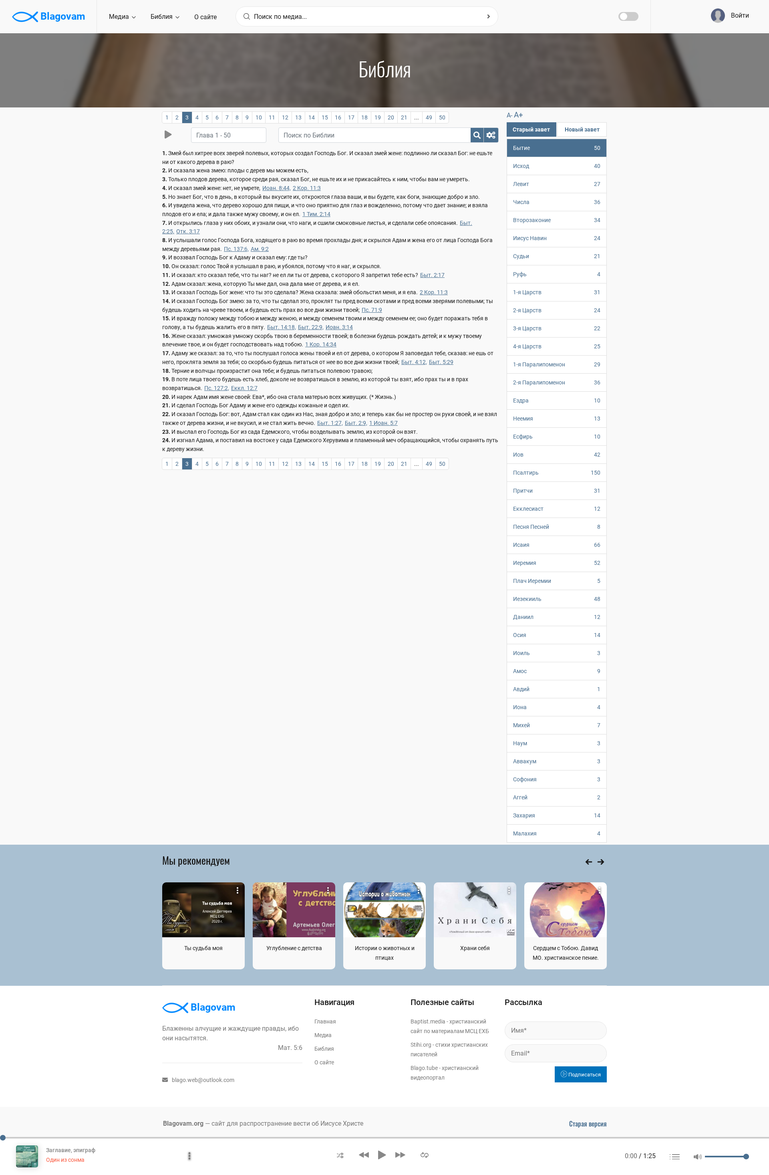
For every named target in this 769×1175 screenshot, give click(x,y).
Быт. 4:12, (414, 362)
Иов (556, 454)
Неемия (556, 418)
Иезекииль (556, 599)
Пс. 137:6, (236, 249)
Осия (556, 635)
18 (364, 117)
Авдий (556, 689)
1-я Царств (556, 292)
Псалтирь (556, 472)
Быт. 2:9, (356, 423)
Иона (556, 707)
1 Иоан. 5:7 (383, 423)
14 (311, 117)
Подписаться (584, 1075)
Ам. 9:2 (260, 249)
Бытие (556, 148)
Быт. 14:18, (281, 327)
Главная (325, 1021)
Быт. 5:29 (441, 362)
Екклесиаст (556, 509)
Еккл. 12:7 (244, 388)
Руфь (556, 274)
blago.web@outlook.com (203, 1080)
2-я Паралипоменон (556, 382)
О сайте (205, 17)
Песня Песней (556, 527)
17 (351, 117)
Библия (162, 16)
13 (298, 117)
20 (391, 117)
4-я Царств (556, 346)
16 (338, 117)
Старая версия (588, 1123)
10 (259, 117)
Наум (556, 743)
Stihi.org (421, 1045)
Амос (556, 671)
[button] (340, 1155)
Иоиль (556, 653)
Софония (556, 779)
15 (325, 117)
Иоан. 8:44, (276, 188)
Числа (556, 202)
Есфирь (556, 436)
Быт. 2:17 (432, 275)
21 (404, 117)
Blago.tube (424, 1068)
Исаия (556, 545)
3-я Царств (556, 328)
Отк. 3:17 (188, 231)
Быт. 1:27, (330, 423)
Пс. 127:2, (216, 388)
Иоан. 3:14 (339, 327)
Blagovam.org (183, 1123)
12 (285, 117)
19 (377, 117)
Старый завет (531, 129)
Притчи (556, 490)
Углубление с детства (294, 948)
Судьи (556, 256)
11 (272, 117)
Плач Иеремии (556, 581)
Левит (556, 184)
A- (509, 115)
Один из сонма (65, 1160)
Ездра (556, 400)
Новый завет (582, 129)
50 (442, 117)
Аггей (556, 797)
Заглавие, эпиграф (70, 1150)
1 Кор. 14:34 (320, 344)
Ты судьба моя (203, 948)
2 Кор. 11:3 (307, 188)
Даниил (556, 617)
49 (429, 117)
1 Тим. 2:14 (316, 214)
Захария (556, 815)
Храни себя (475, 948)
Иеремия (556, 563)
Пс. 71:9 (372, 310)
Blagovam (61, 16)
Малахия (556, 833)
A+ (518, 114)
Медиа (120, 16)
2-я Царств (556, 310)
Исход (556, 166)
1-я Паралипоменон (556, 364)
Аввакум (556, 761)
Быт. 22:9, (311, 327)
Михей (556, 725)
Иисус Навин (556, 238)
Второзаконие (556, 220)
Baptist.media (428, 1021)
